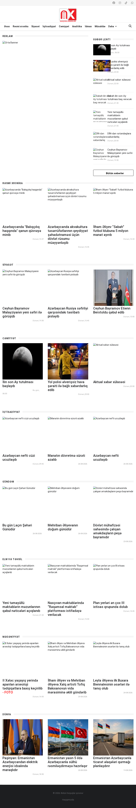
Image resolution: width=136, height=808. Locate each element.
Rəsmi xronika (20, 26)
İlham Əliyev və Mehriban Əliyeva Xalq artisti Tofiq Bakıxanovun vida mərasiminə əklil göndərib (67, 686)
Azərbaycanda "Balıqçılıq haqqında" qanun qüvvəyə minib (21, 231)
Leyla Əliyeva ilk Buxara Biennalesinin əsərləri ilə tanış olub (111, 684)
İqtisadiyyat (49, 26)
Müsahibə (100, 26)
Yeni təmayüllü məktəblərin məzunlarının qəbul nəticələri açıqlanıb (21, 607)
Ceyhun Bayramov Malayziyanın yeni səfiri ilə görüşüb (120, 153)
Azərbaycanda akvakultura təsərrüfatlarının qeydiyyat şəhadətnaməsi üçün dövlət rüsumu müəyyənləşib (68, 235)
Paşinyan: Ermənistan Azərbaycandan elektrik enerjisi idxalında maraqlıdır (20, 764)
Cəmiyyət (64, 26)
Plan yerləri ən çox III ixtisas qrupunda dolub (110, 605)
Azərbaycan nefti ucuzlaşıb (106, 458)
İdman (88, 26)
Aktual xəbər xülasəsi (119, 79)
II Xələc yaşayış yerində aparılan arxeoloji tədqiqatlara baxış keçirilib (22, 686)
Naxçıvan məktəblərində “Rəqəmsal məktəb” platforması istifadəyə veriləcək (66, 609)
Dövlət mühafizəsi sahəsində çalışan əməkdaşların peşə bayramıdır (107, 531)
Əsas (7, 26)
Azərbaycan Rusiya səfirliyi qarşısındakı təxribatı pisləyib (68, 312)
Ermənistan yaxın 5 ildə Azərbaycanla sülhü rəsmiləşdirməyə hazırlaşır (67, 762)
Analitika (77, 26)
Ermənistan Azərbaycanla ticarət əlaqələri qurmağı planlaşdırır (112, 762)
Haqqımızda (68, 799)
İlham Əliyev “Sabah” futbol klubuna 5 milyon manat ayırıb (110, 231)
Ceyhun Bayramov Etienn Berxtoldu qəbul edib (111, 310)
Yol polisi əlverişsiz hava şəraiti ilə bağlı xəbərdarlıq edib (118, 65)
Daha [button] (111, 26)
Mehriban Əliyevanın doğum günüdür (63, 527)
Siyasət (35, 26)
